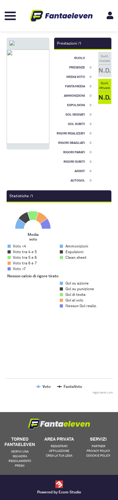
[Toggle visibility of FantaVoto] (69, 386)
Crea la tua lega (59, 455)
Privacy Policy (98, 451)
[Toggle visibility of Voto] (43, 386)
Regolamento (19, 461)
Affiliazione (59, 451)
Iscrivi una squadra (20, 453)
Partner (98, 446)
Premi (20, 465)
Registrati (59, 446)
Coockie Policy (98, 455)
